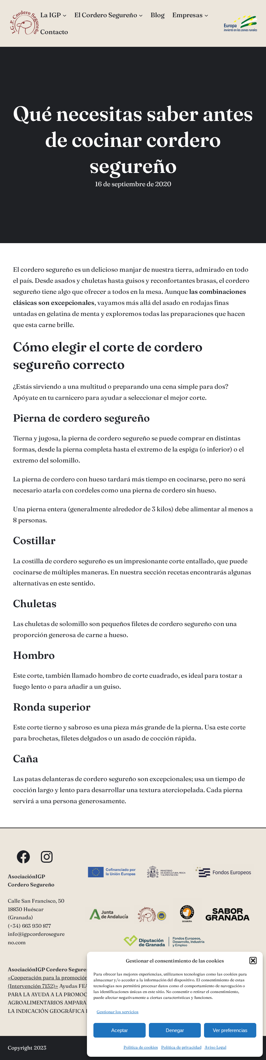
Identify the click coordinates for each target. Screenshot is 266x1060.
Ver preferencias (230, 1030)
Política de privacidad (181, 1047)
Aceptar (119, 1030)
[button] (253, 960)
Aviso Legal (215, 1047)
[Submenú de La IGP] (64, 15)
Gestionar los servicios (118, 1011)
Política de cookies (141, 1047)
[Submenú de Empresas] (206, 15)
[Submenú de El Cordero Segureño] (141, 15)
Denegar (175, 1030)
